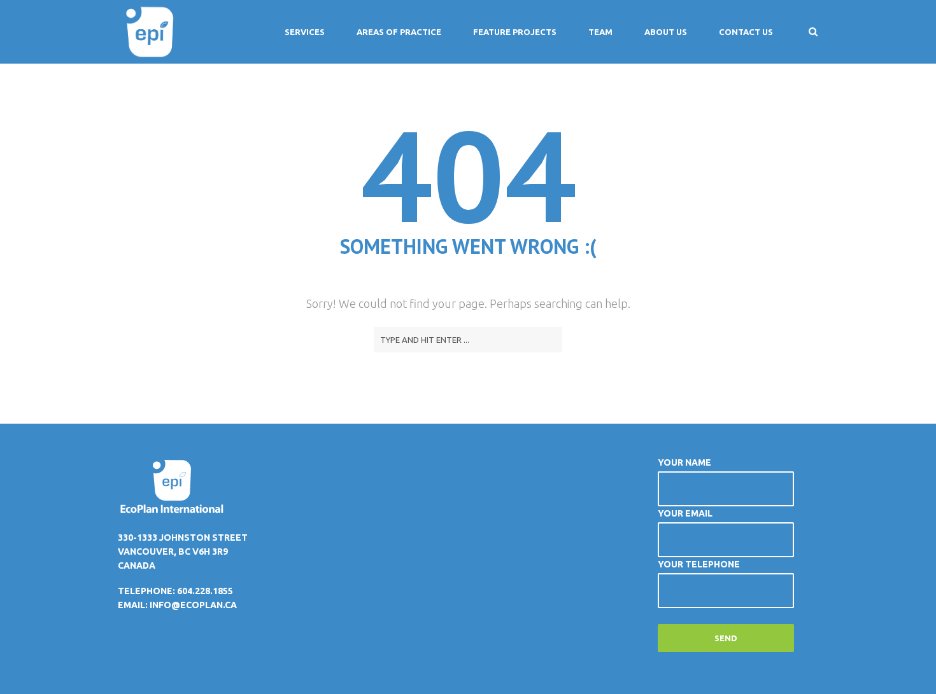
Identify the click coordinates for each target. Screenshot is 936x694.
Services (305, 31)
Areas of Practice (399, 31)
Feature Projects (515, 31)
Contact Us (746, 31)
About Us (665, 31)
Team (600, 31)
